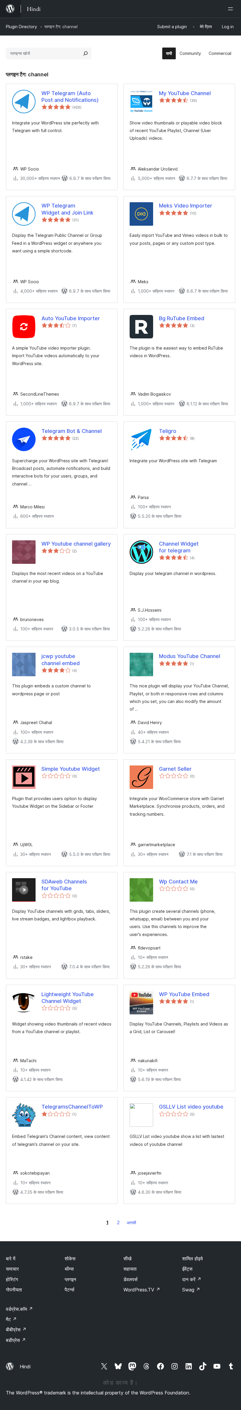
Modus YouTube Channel (189, 656)
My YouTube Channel (185, 93)
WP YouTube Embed (184, 994)
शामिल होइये (192, 1258)
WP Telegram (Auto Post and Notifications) (70, 96)
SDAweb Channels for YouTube (64, 884)
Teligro (167, 431)
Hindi (25, 1366)
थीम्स (69, 1269)
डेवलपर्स (130, 1279)
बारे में (10, 1258)
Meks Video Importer (185, 206)
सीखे (127, 1258)
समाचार (12, 1269)
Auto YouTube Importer (70, 318)
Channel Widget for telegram (179, 547)
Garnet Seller (175, 769)
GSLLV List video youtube (191, 1107)
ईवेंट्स (187, 1269)
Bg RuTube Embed (181, 318)
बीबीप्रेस (16, 1330)
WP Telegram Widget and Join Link (67, 209)
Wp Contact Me (178, 881)
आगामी (131, 1222)
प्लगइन (70, 1279)
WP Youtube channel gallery (76, 544)
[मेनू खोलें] (231, 9)
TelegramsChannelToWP (72, 1107)
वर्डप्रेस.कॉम (19, 1309)
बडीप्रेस (16, 1340)
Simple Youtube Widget (70, 769)
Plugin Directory (21, 26)
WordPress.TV (141, 1290)
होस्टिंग (12, 1279)
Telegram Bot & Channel (71, 431)
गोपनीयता (14, 1290)
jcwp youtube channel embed (60, 659)
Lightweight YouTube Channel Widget (67, 997)
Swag (191, 1290)
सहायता (130, 1269)
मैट (11, 1319)
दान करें (191, 1279)
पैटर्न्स (69, 1290)
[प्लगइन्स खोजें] (85, 53)
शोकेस (70, 1258)
